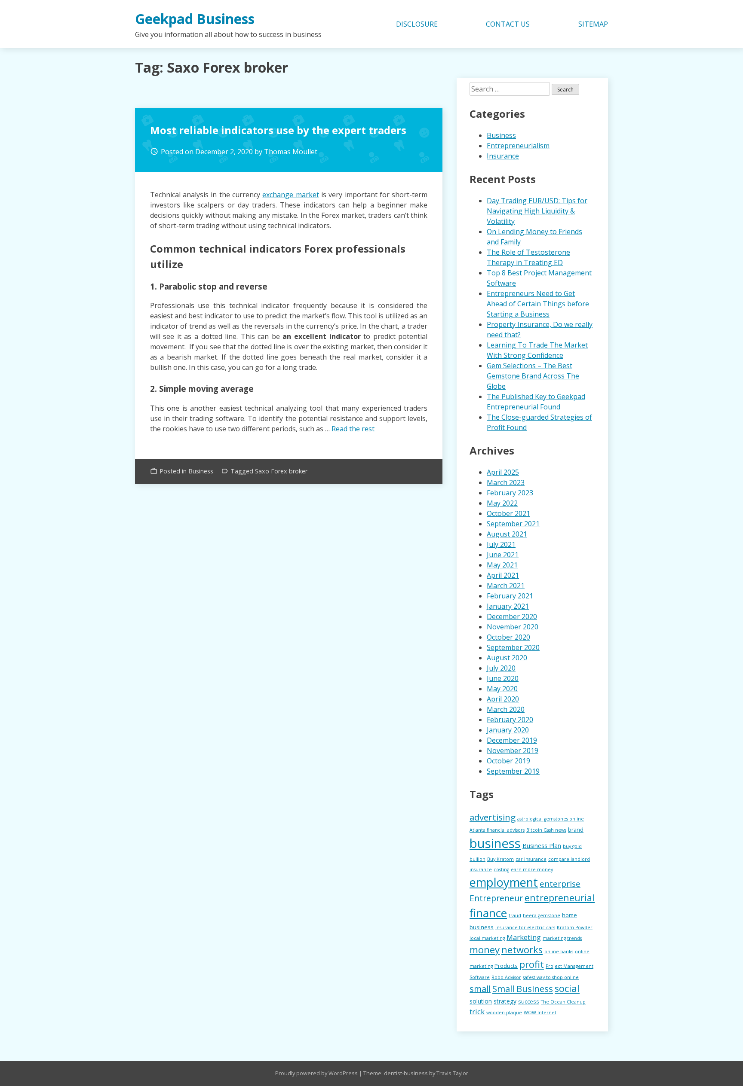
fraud (515, 915)
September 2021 (513, 523)
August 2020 (507, 657)
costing (501, 869)
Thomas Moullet (290, 151)
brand (575, 829)
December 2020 (512, 616)
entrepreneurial (560, 897)
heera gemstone (541, 915)
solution (481, 1001)
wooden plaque (504, 1013)
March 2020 (506, 709)
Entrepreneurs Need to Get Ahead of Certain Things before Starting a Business (538, 304)
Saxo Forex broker (281, 471)
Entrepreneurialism (518, 145)
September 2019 (513, 771)
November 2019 (512, 750)
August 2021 (507, 534)
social (567, 988)
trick (477, 1011)
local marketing (487, 938)
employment (504, 882)
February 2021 (510, 596)
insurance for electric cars (525, 927)
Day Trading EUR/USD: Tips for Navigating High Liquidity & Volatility (537, 211)
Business (200, 471)
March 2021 (506, 585)
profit (531, 964)
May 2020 (502, 688)
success (528, 1001)
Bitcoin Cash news (546, 830)
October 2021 (508, 513)
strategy (505, 1001)
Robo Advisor (506, 977)
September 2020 (513, 647)
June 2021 (503, 554)
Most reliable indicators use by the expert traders (278, 130)
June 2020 (503, 678)
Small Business (522, 988)
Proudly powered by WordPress (317, 1073)
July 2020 (501, 668)
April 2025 (503, 472)
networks (522, 949)
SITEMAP (593, 24)
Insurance (503, 156)
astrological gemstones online (550, 819)
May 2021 (502, 565)
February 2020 (510, 719)
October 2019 (508, 761)
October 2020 (508, 637)
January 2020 (508, 730)
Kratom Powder (575, 927)
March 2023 (506, 482)
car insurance (531, 859)
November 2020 (512, 626)
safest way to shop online (551, 977)
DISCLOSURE (417, 24)
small (480, 988)
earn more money (532, 869)
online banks (558, 952)
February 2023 (510, 492)
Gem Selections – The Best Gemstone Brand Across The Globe (533, 376)
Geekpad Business (195, 18)
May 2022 (502, 503)
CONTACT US (508, 24)
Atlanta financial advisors (497, 830)
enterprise (560, 883)
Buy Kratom (500, 859)
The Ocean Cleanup (563, 1002)
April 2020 (503, 699)
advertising (493, 817)
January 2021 (508, 606)
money (485, 949)
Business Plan (541, 846)
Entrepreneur (496, 898)
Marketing (524, 937)
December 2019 (512, 740)
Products (506, 966)
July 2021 (501, 544)
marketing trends (562, 938)
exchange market (290, 194)
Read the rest (353, 428)
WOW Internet (540, 1013)
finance (488, 913)
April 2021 (503, 575)
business (495, 843)
